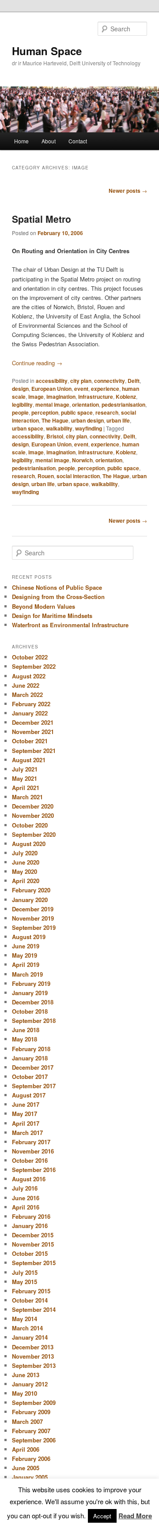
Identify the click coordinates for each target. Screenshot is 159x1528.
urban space (27, 428)
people (20, 412)
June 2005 (25, 1468)
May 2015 (24, 1281)
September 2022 (34, 666)
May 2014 (24, 1319)
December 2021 (32, 722)
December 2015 (32, 1235)
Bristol (54, 436)
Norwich (82, 460)
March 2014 (27, 1328)
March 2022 (27, 694)
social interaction (78, 476)
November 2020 (33, 815)
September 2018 (34, 1020)
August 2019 (28, 937)
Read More (135, 1516)
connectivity (109, 381)
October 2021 (30, 741)
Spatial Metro (41, 218)
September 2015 (34, 1262)
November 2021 (33, 731)
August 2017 (28, 1095)
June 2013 (25, 1375)
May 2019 (24, 955)
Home (21, 141)
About (49, 141)
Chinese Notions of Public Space (57, 587)
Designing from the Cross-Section (58, 596)
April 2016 (25, 1207)
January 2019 (30, 993)
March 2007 (27, 1421)
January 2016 (30, 1225)
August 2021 (28, 760)
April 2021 (25, 787)
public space (77, 412)
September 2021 (34, 750)
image (36, 397)
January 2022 (30, 713)
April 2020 (25, 880)
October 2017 (30, 1076)
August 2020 (28, 843)
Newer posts (128, 191)
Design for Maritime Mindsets (52, 615)
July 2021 (25, 769)
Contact (77, 141)
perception (44, 412)
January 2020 (30, 899)
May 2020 (24, 871)
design (20, 389)
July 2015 (25, 1272)
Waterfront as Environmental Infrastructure (70, 625)
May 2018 (24, 1039)
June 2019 (25, 946)
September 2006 (34, 1440)
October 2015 (30, 1253)
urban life (118, 420)
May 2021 (24, 778)
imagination (61, 397)
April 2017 (25, 1123)
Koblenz (126, 397)
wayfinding (88, 428)
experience (105, 389)
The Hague (55, 420)
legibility (22, 404)
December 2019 (32, 909)
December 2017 (32, 1067)
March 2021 (27, 797)
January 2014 (30, 1337)
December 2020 (32, 806)
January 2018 (30, 1058)
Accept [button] (102, 1516)
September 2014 (34, 1309)
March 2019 (27, 974)
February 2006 (31, 1458)
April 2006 (25, 1449)
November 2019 (33, 918)
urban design (87, 420)
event (81, 389)
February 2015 (31, 1291)
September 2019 (34, 927)
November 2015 (33, 1244)
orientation (85, 404)
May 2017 (24, 1113)
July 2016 (25, 1188)
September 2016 (34, 1169)
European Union (51, 389)
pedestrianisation (123, 404)
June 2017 (25, 1104)
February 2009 (31, 1412)
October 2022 (30, 657)
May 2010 (24, 1393)
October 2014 (30, 1300)
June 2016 (25, 1198)
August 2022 (28, 676)
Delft (134, 381)
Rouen (46, 476)
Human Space (47, 50)
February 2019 (31, 983)
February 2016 (31, 1216)
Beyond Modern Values (43, 606)
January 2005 (30, 1477)
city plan (80, 381)
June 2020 (25, 862)
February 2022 (31, 704)
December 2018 (32, 1002)
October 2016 (30, 1160)
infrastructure (95, 397)
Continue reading (37, 363)
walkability (59, 428)
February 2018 (31, 1049)
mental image (52, 404)
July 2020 (25, 853)
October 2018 (30, 1011)
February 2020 (31, 890)
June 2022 (25, 685)
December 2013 (32, 1347)
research (106, 412)
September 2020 (34, 834)
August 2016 (28, 1179)
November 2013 (33, 1356)
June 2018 (25, 1030)
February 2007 (31, 1431)
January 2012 (30, 1384)
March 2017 (27, 1132)
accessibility (52, 381)
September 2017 (34, 1086)
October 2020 (30, 825)
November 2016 (33, 1151)
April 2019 (25, 964)
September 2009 (34, 1402)
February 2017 (31, 1142)
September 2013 (34, 1365)
